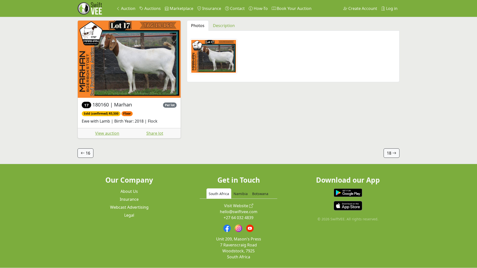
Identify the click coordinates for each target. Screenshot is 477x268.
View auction (107, 133)
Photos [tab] (197, 25)
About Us (129, 191)
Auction (127, 8)
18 (389, 153)
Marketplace (181, 8)
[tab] (218, 193)
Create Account (362, 8)
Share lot (154, 133)
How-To (260, 8)
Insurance (211, 8)
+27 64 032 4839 (238, 217)
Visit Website (236, 205)
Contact (237, 8)
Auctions (152, 8)
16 (87, 153)
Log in (391, 8)
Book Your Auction (294, 8)
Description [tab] (224, 25)
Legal (129, 215)
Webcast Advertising (129, 207)
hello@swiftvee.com (238, 211)
